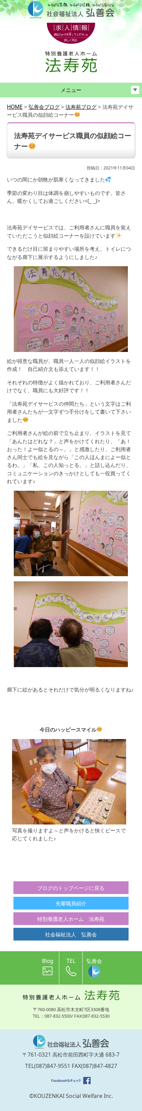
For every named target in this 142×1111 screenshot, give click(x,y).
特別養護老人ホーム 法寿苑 (70, 919)
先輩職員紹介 (71, 903)
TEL (71, 961)
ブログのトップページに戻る (70, 888)
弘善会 (94, 961)
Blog (47, 961)
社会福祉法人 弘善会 (71, 934)
